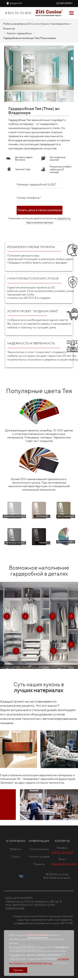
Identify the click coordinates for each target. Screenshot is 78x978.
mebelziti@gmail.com (64, 863)
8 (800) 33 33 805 (62, 852)
